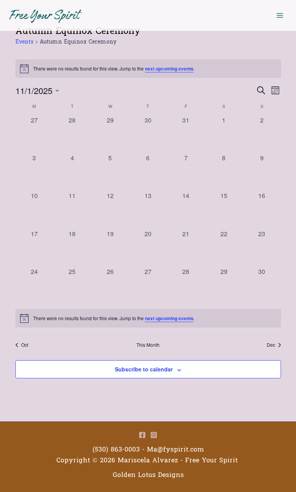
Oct (24, 345)
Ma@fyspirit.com (175, 449)
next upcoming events (169, 68)
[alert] (148, 318)
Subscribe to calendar (144, 369)
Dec (271, 345)
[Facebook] (142, 435)
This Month (148, 345)
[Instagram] (153, 435)
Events (24, 42)
